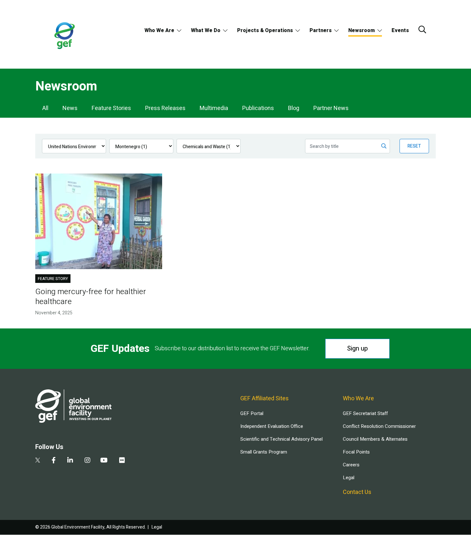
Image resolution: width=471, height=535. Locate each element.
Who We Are (159, 30)
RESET (414, 146)
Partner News (331, 108)
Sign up (357, 348)
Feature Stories (111, 108)
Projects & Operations (265, 30)
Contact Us (357, 492)
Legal (348, 477)
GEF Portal (251, 413)
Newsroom (361, 30)
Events (400, 30)
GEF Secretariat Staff (365, 413)
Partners (321, 30)
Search (422, 29)
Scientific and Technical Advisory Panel (281, 439)
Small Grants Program (263, 451)
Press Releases (165, 108)
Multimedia (214, 108)
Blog (293, 108)
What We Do (205, 30)
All (45, 108)
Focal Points (356, 451)
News (70, 108)
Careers (351, 464)
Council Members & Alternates (375, 439)
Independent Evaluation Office (271, 426)
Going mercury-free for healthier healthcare (90, 296)
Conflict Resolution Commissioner (379, 426)
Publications (258, 108)
